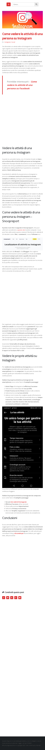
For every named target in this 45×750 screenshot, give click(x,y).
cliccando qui (18, 533)
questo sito (21, 230)
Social (13, 42)
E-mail (19, 597)
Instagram (7, 42)
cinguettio (7, 597)
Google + (15, 597)
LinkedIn (11, 597)
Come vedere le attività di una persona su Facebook (22, 85)
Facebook (3, 597)
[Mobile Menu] (9, 4)
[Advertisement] (22, 120)
